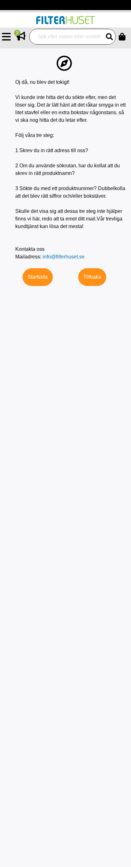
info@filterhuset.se (64, 256)
